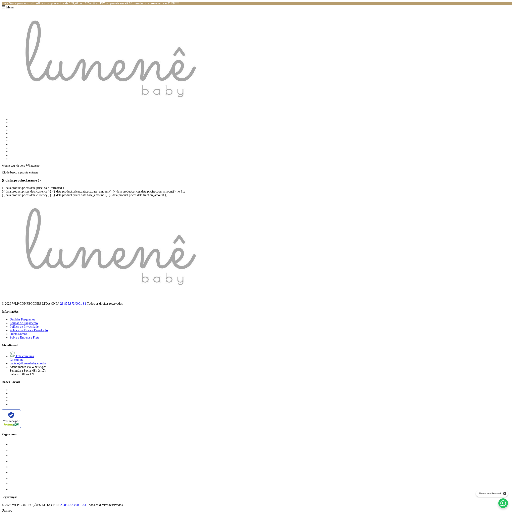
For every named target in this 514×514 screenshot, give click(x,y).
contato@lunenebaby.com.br (28, 363)
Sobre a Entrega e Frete (24, 337)
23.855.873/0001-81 (73, 303)
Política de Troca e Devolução (29, 330)
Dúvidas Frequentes (22, 319)
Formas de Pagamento (24, 323)
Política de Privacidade (24, 326)
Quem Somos (18, 334)
